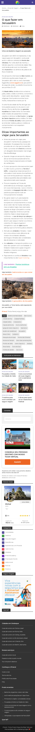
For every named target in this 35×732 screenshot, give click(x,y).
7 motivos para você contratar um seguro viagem (8, 399)
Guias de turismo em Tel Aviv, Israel (13, 628)
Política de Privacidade (9, 678)
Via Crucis (19, 350)
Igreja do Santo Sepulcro (11, 328)
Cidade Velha (7, 322)
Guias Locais (6, 672)
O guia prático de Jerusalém (22, 301)
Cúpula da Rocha (8, 325)
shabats (29, 343)
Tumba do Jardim (8, 350)
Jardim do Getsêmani (9, 331)
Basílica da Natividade (15, 315)
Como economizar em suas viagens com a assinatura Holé (25, 377)
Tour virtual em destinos (9, 661)
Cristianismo (17, 322)
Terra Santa (6, 346)
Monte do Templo (8, 340)
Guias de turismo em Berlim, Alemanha (14, 644)
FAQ (3, 682)
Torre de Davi (16, 346)
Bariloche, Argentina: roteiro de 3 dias (16, 692)
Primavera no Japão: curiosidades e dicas (17, 699)
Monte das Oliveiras (24, 337)
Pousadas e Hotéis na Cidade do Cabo (9, 375)
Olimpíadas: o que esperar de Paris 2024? (17, 715)
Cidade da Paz (7, 319)
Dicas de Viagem (13, 8)
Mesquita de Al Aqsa (9, 337)
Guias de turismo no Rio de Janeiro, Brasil (15, 638)
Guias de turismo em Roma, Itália (12, 631)
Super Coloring (23, 258)
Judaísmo (16, 334)
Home (4, 8)
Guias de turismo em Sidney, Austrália (13, 635)
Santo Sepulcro (20, 343)
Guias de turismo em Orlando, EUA (12, 641)
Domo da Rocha (21, 325)
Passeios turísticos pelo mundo (11, 658)
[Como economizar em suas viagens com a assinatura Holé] (25, 364)
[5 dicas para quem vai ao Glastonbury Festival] (25, 388)
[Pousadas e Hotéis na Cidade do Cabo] (9, 364)
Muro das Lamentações (23, 340)
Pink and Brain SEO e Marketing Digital (16, 729)
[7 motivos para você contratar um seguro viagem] (9, 388)
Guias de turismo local (9, 655)
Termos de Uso (6, 675)
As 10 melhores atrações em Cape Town (16, 695)
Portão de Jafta (8, 343)
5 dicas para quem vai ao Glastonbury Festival (25, 399)
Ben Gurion (27, 315)
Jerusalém (22, 331)
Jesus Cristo (6, 334)
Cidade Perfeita (19, 319)
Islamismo (24, 328)
